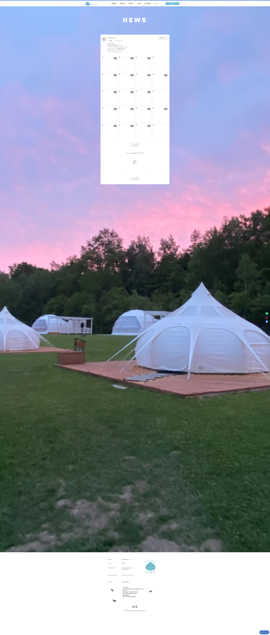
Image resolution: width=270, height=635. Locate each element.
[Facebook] (267, 321)
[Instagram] (267, 317)
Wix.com (143, 610)
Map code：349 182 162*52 (129, 596)
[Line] (267, 313)
